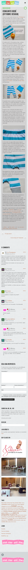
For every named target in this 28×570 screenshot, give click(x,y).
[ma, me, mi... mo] (13, 544)
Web (2, 390)
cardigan (9, 504)
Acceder (3, 528)
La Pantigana (21, 17)
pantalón (10, 228)
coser (20, 227)
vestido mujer (23, 520)
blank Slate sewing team (6, 502)
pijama (18, 515)
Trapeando (11, 209)
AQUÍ (10, 24)
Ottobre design (5, 228)
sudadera (23, 516)
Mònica (5, 227)
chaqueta (3, 506)
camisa (22, 502)
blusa (14, 502)
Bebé (10, 227)
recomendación (11, 516)
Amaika (9, 339)
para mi (14, 515)
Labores (13, 227)
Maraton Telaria (7, 509)
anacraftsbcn (11, 319)
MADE (2, 509)
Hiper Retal (21, 80)
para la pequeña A (10, 514)
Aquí (2, 433)
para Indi (4, 513)
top (13, 518)
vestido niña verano (12, 521)
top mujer (16, 518)
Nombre (3, 385)
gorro (23, 227)
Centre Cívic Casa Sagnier (17, 504)
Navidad (11, 509)
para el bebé (14, 228)
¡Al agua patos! (7, 233)
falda (21, 506)
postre (22, 515)
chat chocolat (8, 506)
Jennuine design (16, 508)
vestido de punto (16, 520)
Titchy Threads (8, 518)
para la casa (10, 513)
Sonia (9, 291)
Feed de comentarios (6, 533)
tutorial (20, 518)
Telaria (3, 518)
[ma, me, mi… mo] (10, 4)
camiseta (4, 504)
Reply (24, 252)
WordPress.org (4, 535)
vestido (10, 520)
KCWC (22, 508)
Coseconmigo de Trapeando (18, 237)
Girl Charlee (9, 80)
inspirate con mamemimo (7, 508)
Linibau (9, 300)
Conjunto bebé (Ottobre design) (10, 12)
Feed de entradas (5, 531)
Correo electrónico (19, 385)
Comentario (4, 371)
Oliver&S (21, 509)
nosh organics (16, 509)
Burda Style (18, 502)
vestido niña (4, 521)
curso (18, 506)
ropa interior (18, 516)
